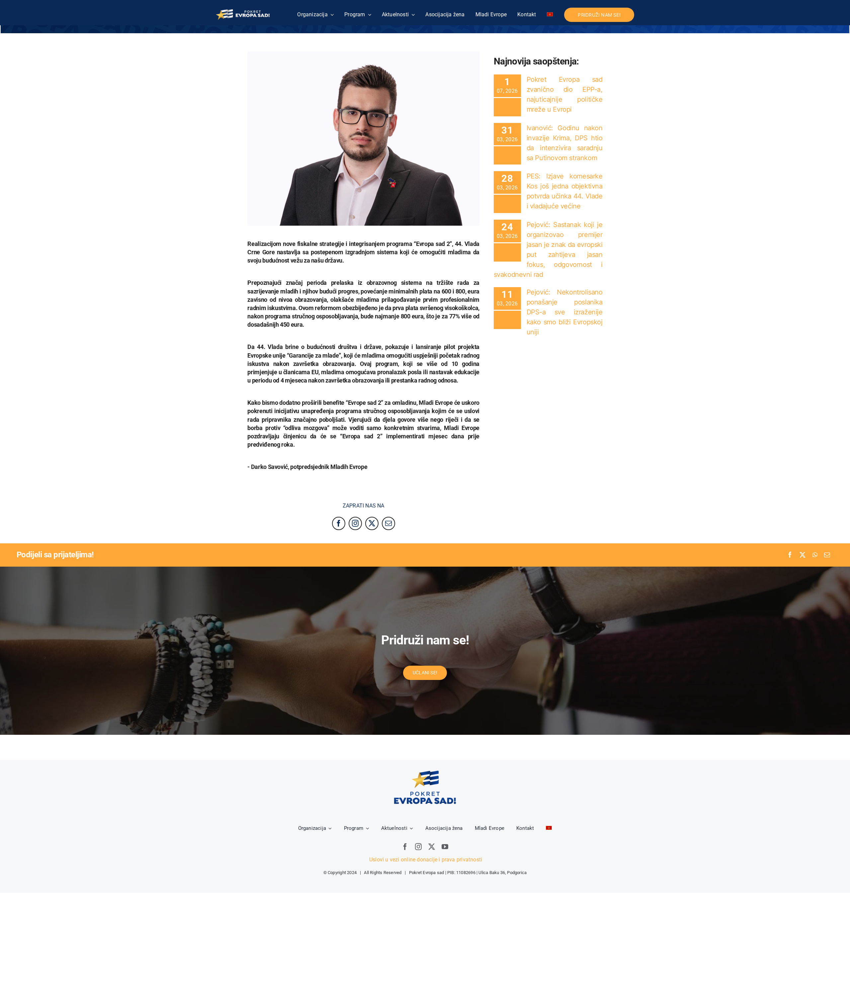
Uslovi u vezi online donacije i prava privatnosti (425, 859)
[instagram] (355, 523)
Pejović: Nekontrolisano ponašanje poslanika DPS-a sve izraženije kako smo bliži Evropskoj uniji (565, 312)
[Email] (827, 555)
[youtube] (445, 846)
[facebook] (338, 523)
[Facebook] (790, 555)
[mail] (388, 523)
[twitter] (372, 523)
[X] (802, 555)
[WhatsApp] (815, 555)
